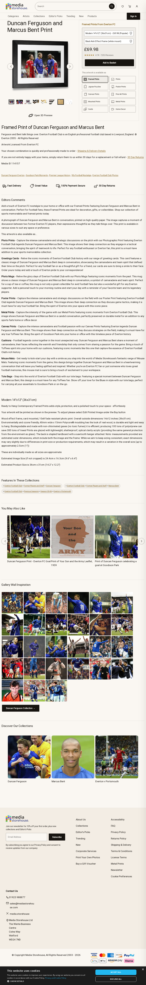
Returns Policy (118, 838)
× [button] (143, 969)
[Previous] (10, 66)
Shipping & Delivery (121, 844)
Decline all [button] (116, 979)
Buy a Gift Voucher (86, 863)
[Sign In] (137, 6)
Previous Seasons (31, 491)
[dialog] (73, 975)
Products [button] (92, 16)
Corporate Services (86, 851)
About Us (81, 819)
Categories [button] (13, 16)
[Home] (19, 6)
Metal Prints (117, 863)
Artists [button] (26, 16)
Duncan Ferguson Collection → (20, 708)
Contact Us (12, 891)
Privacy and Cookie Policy (55, 978)
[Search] (112, 6)
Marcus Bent (114, 486)
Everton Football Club (13, 486)
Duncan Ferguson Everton (13, 175)
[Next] (70, 66)
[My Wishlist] (122, 6)
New (81, 16)
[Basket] (129, 6)
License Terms (119, 857)
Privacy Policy (118, 832)
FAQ (113, 825)
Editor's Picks (55, 16)
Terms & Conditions (121, 851)
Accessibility (117, 819)
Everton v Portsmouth (62, 491)
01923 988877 (17, 897)
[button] (49, 981)
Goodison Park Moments (37, 175)
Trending (70, 16)
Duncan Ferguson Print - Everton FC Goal (29, 561)
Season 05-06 (46, 491)
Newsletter (117, 870)
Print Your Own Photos (88, 857)
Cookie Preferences (121, 876)
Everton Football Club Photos (105, 175)
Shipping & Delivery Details (91, 150)
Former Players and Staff (34, 486)
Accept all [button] (116, 972)
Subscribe (57, 837)
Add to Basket (109, 62)
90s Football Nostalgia (81, 175)
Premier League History (59, 175)
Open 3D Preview (43, 115)
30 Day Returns (135, 157)
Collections (39, 16)
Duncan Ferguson (53, 486)
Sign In (133, 16)
